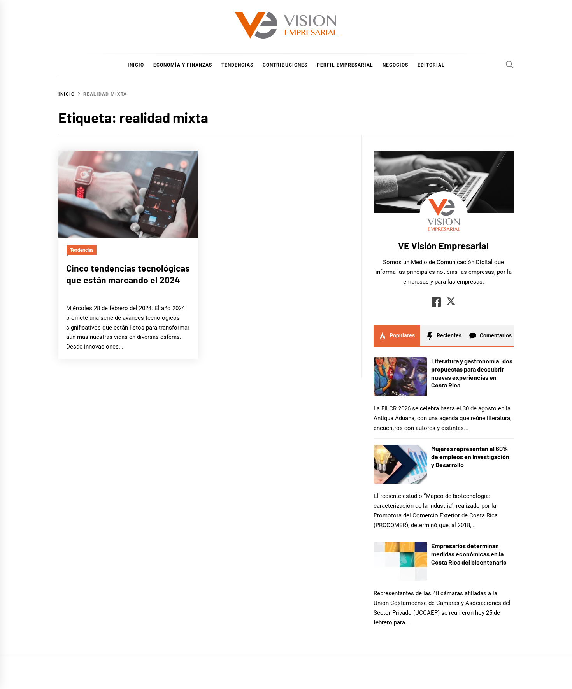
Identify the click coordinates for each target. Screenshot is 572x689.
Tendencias (237, 65)
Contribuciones (285, 65)
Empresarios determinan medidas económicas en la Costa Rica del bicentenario (469, 554)
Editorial (431, 65)
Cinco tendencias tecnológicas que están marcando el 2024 (128, 274)
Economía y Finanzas (182, 65)
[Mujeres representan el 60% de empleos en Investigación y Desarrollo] (400, 464)
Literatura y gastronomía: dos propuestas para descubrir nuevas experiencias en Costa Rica (471, 373)
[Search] (510, 64)
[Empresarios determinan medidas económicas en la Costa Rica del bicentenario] (400, 561)
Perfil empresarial (345, 65)
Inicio (136, 65)
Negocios (395, 65)
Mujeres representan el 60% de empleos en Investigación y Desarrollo (470, 456)
